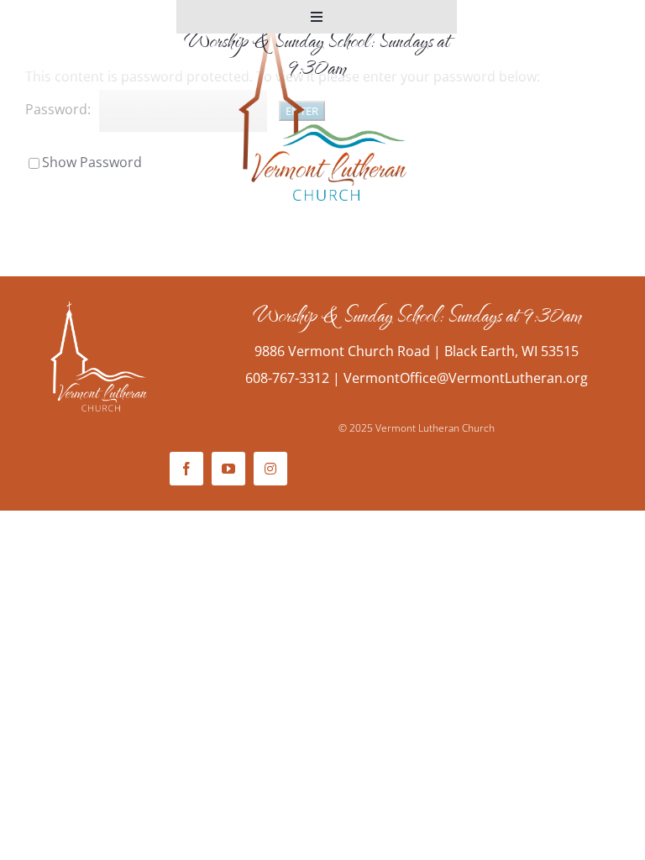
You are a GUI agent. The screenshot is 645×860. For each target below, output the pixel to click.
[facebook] (186, 468)
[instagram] (270, 468)
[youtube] (228, 468)
